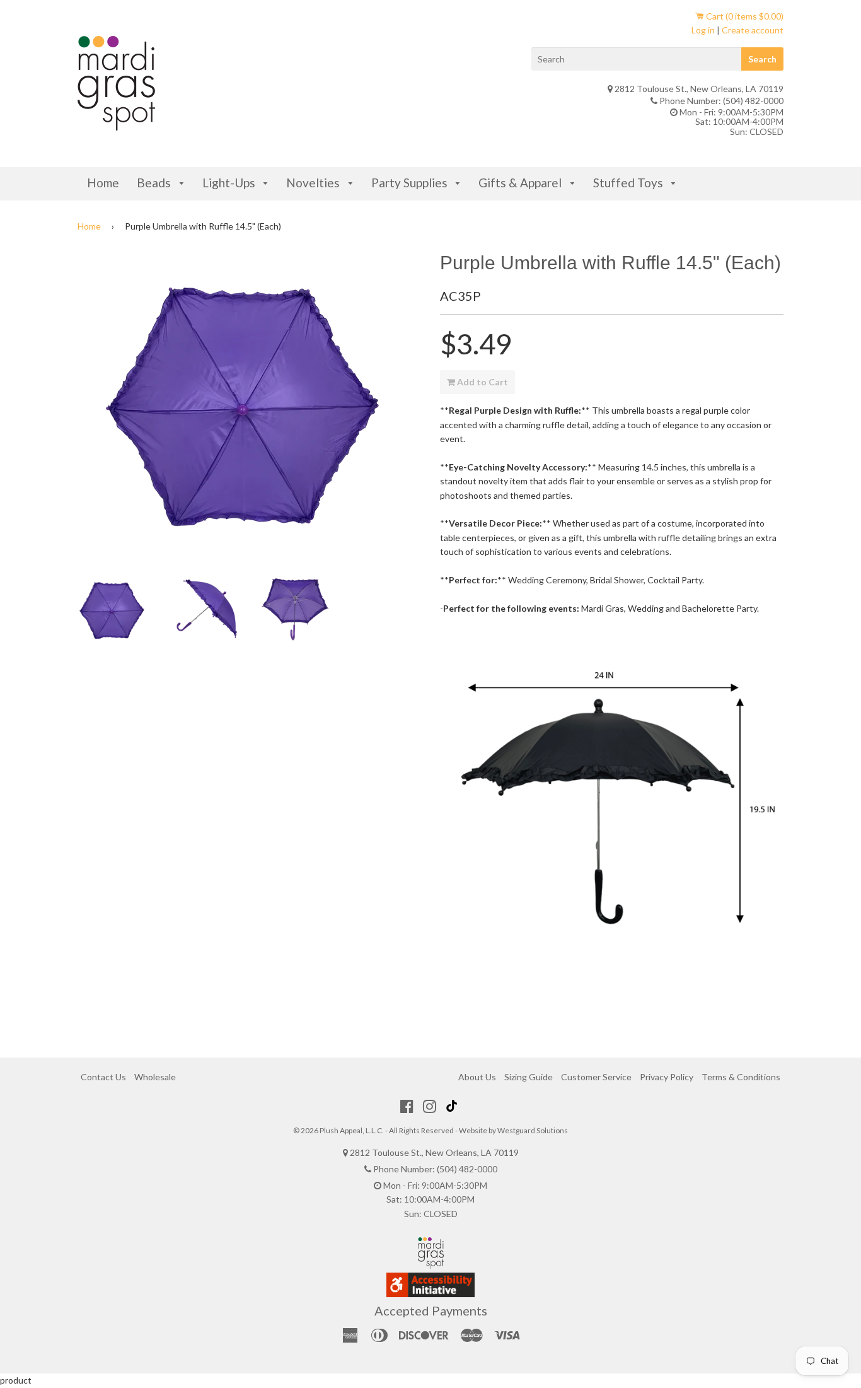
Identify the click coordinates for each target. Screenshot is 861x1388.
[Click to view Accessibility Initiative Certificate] (430, 1293)
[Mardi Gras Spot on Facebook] (407, 1106)
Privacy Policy (666, 1076)
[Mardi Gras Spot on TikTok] (453, 1106)
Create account (752, 30)
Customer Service (596, 1076)
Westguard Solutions (532, 1130)
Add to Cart (481, 381)
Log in (703, 30)
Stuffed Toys (629, 182)
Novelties (314, 182)
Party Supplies (410, 182)
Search (762, 59)
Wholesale (155, 1076)
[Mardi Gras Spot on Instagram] (429, 1106)
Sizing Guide (528, 1076)
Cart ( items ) (743, 16)
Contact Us (103, 1076)
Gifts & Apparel (521, 182)
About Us (477, 1076)
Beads (155, 182)
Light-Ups (230, 182)
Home (103, 182)
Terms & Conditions (741, 1076)
